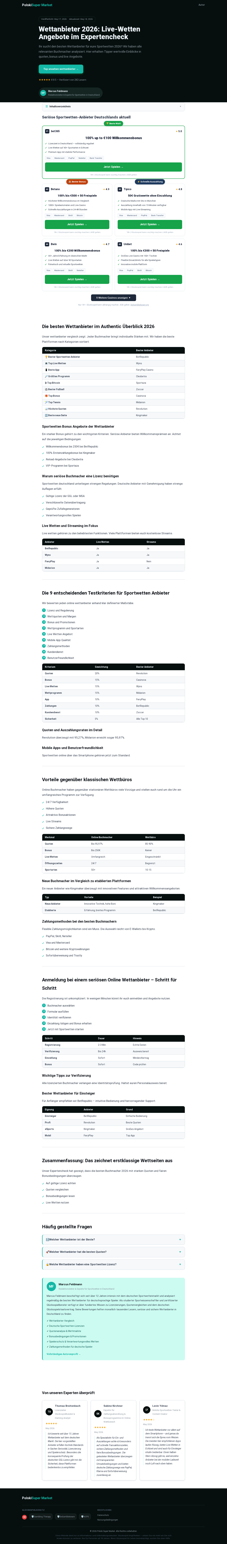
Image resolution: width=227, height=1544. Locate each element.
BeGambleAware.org (140, 305)
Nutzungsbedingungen (107, 1520)
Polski (37, 5)
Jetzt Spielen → (113, 166)
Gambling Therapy (41, 1516)
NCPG (85, 1516)
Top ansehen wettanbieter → (61, 68)
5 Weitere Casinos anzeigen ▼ (113, 297)
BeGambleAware (66, 1516)
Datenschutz (103, 1515)
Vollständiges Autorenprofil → (64, 1354)
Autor (202, 4)
